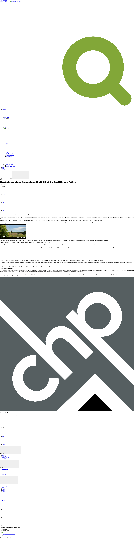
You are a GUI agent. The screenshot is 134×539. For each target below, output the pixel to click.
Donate (3, 489)
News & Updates (5, 486)
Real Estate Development (6, 473)
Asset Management (9, 153)
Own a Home (4, 456)
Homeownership (9, 154)
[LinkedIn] (10, 525)
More (1, 483)
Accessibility (4, 490)
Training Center (8, 142)
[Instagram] (10, 517)
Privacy (3, 491)
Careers (3, 169)
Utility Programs (9, 143)
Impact (3, 167)
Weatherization (8, 144)
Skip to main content (3, 0)
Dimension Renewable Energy (5, 215)
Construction (8, 165)
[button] (67, 107)
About (3, 168)
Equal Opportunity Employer (21, 537)
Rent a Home (4, 455)
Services (3, 133)
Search (11, 178)
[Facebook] (10, 509)
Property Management (10, 155)
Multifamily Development (10, 166)
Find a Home (4, 109)
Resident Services (9, 156)
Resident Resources (5, 457)
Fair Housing (8, 132)
